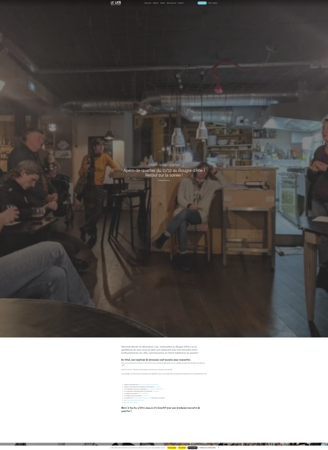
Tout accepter (172, 447)
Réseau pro (163, 165)
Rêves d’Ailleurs (143, 393)
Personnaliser (192, 447)
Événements (153, 165)
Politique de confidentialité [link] (207, 447)
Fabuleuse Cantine (132, 402)
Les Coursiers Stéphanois (155, 389)
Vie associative (174, 165)
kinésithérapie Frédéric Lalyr (142, 398)
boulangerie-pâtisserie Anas (135, 400)
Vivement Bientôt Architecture (148, 384)
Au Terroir (145, 396)
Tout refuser (182, 447)
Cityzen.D (157, 387)
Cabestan (156, 391)
